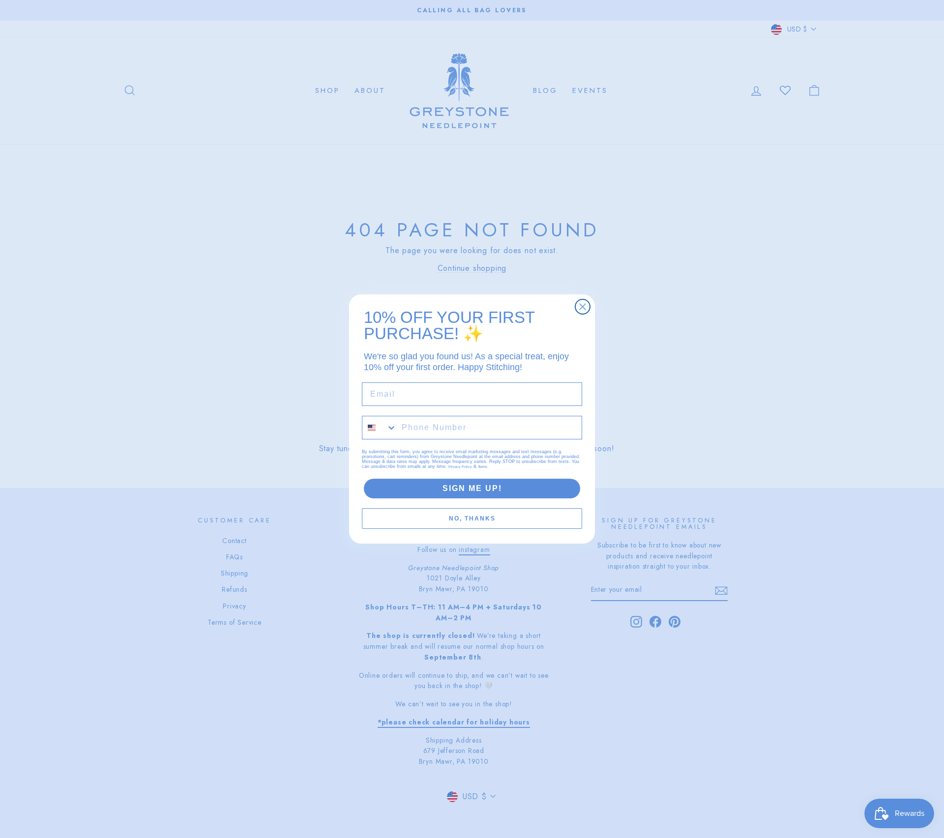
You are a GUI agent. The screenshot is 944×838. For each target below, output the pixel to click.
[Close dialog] (582, 306)
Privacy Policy (460, 466)
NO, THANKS (472, 518)
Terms (482, 466)
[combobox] (379, 427)
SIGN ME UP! (472, 488)
